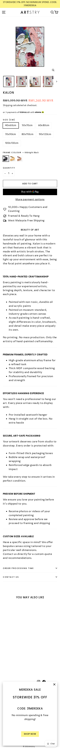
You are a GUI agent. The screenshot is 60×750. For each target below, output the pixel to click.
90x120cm (45, 134)
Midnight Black (6, 159)
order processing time (18, 568)
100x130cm (11, 143)
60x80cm (43, 125)
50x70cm (27, 125)
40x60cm (10, 125)
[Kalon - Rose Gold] (11, 662)
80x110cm (27, 134)
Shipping (7, 105)
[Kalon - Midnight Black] (4, 662)
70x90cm (10, 134)
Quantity (9, 168)
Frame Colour (21, 152)
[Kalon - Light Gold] (8, 662)
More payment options (30, 199)
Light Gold (13, 159)
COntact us (11, 577)
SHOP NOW (30, 733)
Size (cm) (9, 119)
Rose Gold (20, 159)
